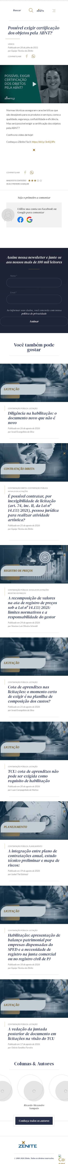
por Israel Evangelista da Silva (21, 431)
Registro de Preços (17, 593)
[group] (34, 1093)
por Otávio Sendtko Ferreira (20, 1047)
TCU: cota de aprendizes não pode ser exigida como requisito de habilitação (33, 776)
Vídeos (11, 44)
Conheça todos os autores (34, 1121)
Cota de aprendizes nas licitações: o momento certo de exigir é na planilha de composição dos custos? (32, 694)
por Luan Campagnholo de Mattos (23, 790)
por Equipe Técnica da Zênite (20, 50)
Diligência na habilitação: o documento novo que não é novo (32, 418)
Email (12, 292)
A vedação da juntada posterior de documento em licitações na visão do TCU (32, 1034)
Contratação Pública (18, 408)
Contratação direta (17, 488)
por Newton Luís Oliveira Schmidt (23, 626)
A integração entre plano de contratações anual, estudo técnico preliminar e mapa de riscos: (33, 858)
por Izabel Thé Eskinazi (18, 874)
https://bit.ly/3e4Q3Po (43, 141)
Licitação (33, 408)
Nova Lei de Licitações (18, 491)
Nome (13, 275)
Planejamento (35, 846)
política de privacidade (34, 313)
